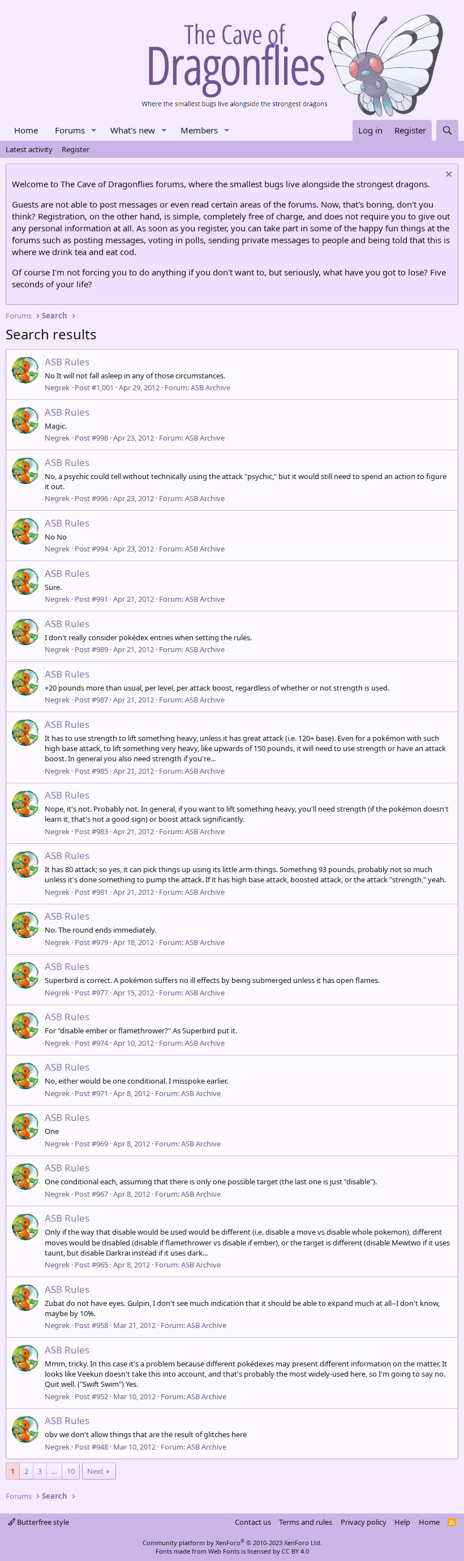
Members (199, 130)
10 (71, 1471)
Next (95, 1471)
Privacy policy (363, 1522)
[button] (94, 130)
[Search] (447, 130)
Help (402, 1522)
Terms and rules (305, 1522)
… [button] (54, 1471)
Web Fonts (223, 1551)
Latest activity (29, 149)
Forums (70, 130)
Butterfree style (42, 1522)
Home (26, 130)
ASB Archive (210, 387)
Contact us (253, 1522)
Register (75, 149)
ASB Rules (67, 361)
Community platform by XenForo (232, 1542)
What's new (132, 130)
